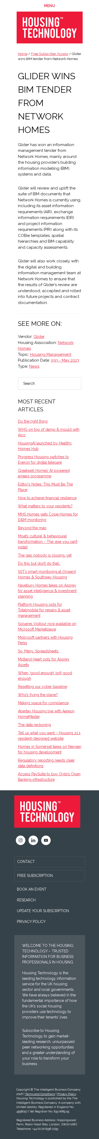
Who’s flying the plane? (38, 695)
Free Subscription (35, 875)
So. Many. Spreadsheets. (38, 651)
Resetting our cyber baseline (42, 687)
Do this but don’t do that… (39, 563)
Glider (39, 336)
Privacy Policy (31, 922)
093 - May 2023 (65, 360)
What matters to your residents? (45, 506)
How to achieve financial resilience (47, 498)
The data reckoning (34, 725)
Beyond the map (32, 528)
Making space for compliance (43, 703)
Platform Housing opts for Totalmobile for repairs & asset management (44, 610)
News (34, 366)
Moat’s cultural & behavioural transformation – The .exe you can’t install (47, 541)
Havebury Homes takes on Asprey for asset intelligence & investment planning (47, 590)
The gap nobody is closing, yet (45, 555)
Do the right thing (33, 421)
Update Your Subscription (43, 911)
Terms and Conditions (40, 1094)
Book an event (31, 889)
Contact (26, 862)
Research (26, 900)
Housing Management (50, 354)
